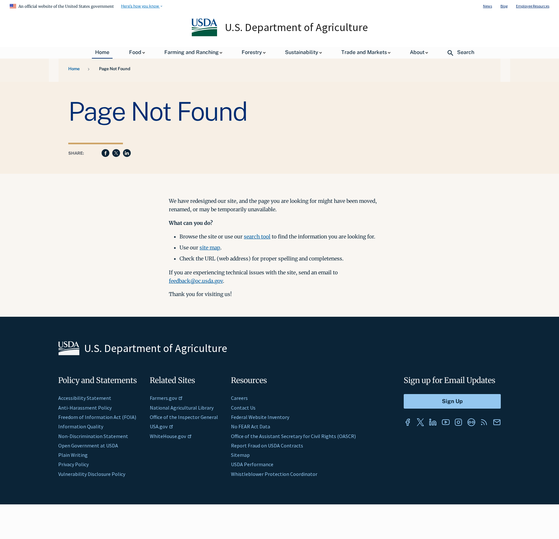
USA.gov (159, 426)
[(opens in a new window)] (407, 422)
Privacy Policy (73, 464)
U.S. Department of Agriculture (296, 27)
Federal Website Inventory (260, 417)
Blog (504, 6)
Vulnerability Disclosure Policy (91, 474)
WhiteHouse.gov (168, 436)
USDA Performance (252, 464)
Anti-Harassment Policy (85, 407)
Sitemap (240, 455)
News (487, 6)
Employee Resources (532, 6)
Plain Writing (73, 455)
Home (74, 68)
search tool (257, 236)
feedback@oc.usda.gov (196, 281)
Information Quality (80, 426)
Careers (239, 398)
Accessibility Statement (84, 398)
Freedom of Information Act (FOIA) (97, 417)
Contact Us (243, 407)
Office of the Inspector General (184, 417)
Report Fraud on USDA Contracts (267, 445)
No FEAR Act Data (250, 426)
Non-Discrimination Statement (93, 436)
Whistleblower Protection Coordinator (274, 474)
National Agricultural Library (182, 407)
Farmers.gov (163, 398)
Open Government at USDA (88, 445)
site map (210, 247)
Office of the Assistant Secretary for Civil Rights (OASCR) (293, 436)
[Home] (205, 35)
